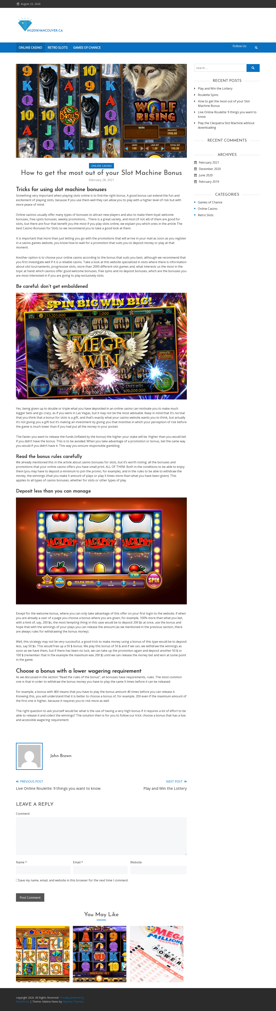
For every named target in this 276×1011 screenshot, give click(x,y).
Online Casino (30, 47)
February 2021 (209, 162)
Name (21, 862)
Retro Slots (58, 47)
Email (78, 862)
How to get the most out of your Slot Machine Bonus (224, 103)
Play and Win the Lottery (156, 972)
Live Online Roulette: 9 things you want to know (227, 114)
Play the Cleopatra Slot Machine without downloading (42, 967)
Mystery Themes (73, 1001)
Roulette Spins (208, 95)
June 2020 (206, 175)
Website (136, 862)
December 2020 (210, 169)
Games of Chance (87, 47)
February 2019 (209, 182)
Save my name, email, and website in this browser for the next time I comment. (73, 880)
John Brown (61, 756)
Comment (23, 814)
